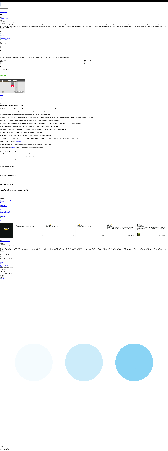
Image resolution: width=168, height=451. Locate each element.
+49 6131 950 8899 (5, 4)
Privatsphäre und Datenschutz (4, 265)
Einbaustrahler (8, 18)
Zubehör (5, 18)
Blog (1, 263)
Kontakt (1, 262)
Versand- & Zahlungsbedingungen (5, 264)
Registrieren (5, 12)
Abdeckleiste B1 (3, 70)
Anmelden (1, 12)
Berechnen (2, 28)
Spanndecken (2, 18)
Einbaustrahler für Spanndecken (20, 141)
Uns (0, 261)
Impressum (1, 266)
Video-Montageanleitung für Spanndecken (24, 195)
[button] (14, 230)
